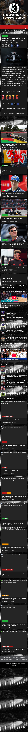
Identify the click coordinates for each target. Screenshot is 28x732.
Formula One (5, 36)
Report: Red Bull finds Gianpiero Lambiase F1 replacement (13, 219)
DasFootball (18, 659)
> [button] (25, 26)
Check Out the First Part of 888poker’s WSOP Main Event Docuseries (16, 312)
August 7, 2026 (14, 221)
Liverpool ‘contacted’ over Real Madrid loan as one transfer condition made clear (16, 376)
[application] (14, 297)
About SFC (24, 659)
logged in (10, 281)
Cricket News (5, 544)
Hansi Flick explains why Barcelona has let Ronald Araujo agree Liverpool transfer (15, 370)
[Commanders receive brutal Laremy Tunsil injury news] (14, 563)
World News (15, 657)
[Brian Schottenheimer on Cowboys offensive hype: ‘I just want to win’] (14, 409)
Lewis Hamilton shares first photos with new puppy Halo (13, 169)
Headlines (8, 657)
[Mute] (23, 303)
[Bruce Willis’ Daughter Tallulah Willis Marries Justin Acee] (14, 460)
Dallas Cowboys (6, 416)
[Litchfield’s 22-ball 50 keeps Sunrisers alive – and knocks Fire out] (14, 537)
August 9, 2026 (14, 147)
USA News (22, 657)
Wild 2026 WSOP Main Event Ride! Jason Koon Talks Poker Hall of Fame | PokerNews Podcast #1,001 (16, 325)
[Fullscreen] (25, 303)
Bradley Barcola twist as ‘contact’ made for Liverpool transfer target (16, 393)
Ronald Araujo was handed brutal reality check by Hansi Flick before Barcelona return (16, 387)
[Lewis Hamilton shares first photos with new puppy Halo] (14, 158)
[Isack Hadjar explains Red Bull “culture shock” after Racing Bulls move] (14, 183)
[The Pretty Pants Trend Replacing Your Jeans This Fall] (14, 435)
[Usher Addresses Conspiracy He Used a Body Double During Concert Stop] (14, 486)
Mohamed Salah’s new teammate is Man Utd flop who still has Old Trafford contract (16, 381)
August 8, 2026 (14, 172)
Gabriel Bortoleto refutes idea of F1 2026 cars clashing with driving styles (13, 145)
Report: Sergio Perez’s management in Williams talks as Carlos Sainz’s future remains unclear (13, 243)
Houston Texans (6, 569)
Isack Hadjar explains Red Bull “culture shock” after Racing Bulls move (13, 194)
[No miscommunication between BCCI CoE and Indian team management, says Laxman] (14, 588)
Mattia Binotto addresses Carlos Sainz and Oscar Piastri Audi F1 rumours (14, 268)
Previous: (13, 108)
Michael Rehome (6, 42)
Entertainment (4, 659)
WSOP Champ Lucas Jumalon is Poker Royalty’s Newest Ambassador (14, 318)
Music (9, 493)
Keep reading (18, 85)
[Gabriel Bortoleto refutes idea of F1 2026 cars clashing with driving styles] (14, 134)
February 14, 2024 (14, 42)
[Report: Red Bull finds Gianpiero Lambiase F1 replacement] (14, 208)
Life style (4, 442)
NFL (11, 416)
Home (3, 657)
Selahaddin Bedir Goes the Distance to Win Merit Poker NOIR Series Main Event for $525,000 (15, 332)
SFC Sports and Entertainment (14, 16)
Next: (15, 112)
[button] (2, 26)
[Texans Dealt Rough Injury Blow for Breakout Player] (14, 639)
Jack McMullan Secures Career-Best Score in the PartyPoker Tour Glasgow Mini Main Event (16, 338)
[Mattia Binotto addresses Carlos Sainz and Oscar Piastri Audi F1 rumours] (14, 257)
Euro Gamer (5, 518)
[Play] (2, 303)
